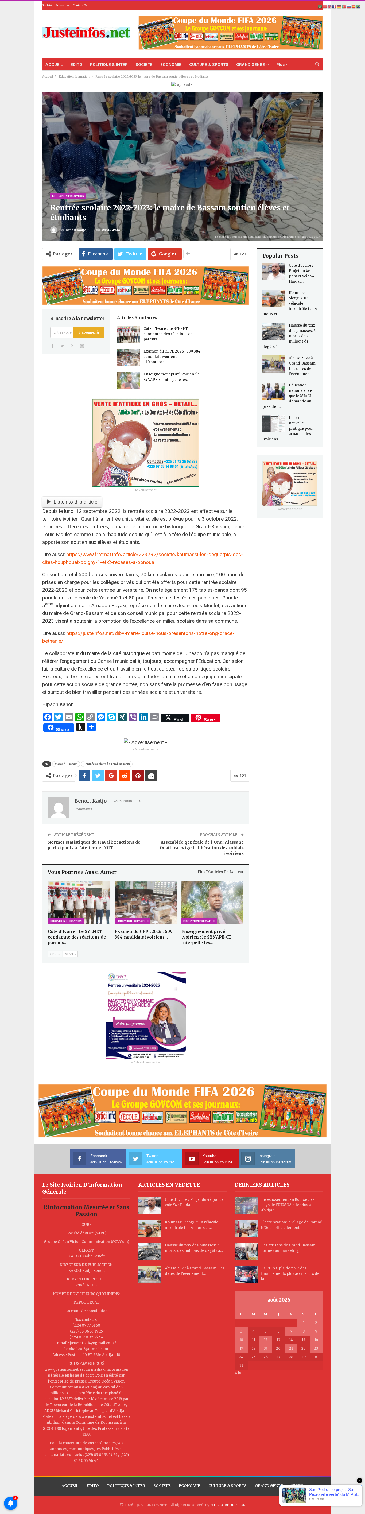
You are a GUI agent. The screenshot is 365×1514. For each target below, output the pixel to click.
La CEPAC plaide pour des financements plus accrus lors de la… (290, 1273)
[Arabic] (320, 7)
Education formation (68, 196)
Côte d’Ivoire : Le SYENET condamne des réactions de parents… (168, 334)
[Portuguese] (344, 7)
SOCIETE (144, 64)
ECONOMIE (170, 64)
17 (241, 1348)
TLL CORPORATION (228, 1505)
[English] (329, 7)
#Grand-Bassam (66, 764)
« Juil (239, 1372)
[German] (339, 7)
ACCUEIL (54, 64)
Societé (47, 5)
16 (316, 1340)
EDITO (76, 64)
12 (265, 1340)
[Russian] (349, 7)
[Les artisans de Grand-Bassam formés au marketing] (246, 1251)
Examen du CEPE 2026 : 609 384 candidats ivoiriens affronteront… (171, 356)
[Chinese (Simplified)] (325, 7)
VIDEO (298, 1485)
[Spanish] (353, 7)
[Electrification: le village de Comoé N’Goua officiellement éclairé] (246, 1228)
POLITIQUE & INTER (109, 64)
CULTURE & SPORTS (208, 64)
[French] (334, 7)
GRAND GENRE (250, 64)
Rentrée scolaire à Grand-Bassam (107, 764)
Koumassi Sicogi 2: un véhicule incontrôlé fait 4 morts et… (289, 303)
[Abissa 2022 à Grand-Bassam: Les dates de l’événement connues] (273, 364)
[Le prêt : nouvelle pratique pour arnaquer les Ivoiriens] (273, 423)
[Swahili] (358, 7)
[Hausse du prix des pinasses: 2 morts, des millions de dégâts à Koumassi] (273, 331)
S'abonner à (89, 332)
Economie (62, 5)
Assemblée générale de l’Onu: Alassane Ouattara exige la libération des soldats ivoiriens (202, 848)
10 (241, 1340)
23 (316, 1348)
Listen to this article (75, 502)
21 (291, 1348)
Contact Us (80, 5)
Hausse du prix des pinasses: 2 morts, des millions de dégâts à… (289, 336)
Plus (280, 64)
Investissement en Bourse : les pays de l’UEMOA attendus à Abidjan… (287, 1205)
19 (265, 1348)
